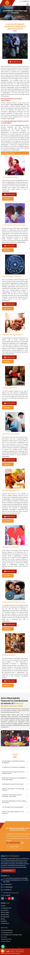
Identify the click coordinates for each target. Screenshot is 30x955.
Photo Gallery (5, 912)
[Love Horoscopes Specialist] (15, 264)
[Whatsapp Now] (3, 946)
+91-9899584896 (13, 843)
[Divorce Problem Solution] (15, 422)
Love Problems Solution (10, 177)
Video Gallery (5, 914)
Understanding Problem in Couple (14, 602)
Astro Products (6, 941)
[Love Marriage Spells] (15, 376)
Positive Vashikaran (7, 930)
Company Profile (6, 908)
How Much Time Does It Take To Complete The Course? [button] (12, 795)
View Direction (15, 893)
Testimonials (5, 917)
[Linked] (12, 898)
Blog (3, 919)
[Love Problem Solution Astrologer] (15, 213)
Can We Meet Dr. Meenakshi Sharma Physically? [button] (13, 762)
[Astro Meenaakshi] (7, 3)
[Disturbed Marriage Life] (15, 478)
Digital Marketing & (5, 953)
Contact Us (5, 910)
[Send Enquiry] (2, 951)
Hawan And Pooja (6, 939)
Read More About (7, 870)
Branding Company (15, 953)
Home (3, 906)
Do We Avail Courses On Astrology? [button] (13, 784)
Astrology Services (7, 932)
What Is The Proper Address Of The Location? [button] (13, 812)
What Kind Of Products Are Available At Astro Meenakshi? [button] (14, 778)
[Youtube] (9, 898)
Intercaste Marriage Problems (12, 335)
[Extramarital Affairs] (15, 643)
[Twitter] (5, 898)
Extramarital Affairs (9, 655)
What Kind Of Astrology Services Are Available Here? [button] (13, 772)
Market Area (5, 923)
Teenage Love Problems (10, 547)
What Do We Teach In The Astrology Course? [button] (13, 789)
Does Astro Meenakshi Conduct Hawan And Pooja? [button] (14, 801)
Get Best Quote (10, 194)
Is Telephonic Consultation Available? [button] (13, 767)
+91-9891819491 (25, 1)
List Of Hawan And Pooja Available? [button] (13, 807)
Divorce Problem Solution (11, 434)
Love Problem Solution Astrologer (14, 225)
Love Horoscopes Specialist (12, 276)
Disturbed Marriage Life (10, 490)
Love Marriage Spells (9, 388)
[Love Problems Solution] (15, 165)
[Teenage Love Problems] (15, 535)
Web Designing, (20, 951)
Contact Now (14, 846)
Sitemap (4, 921)
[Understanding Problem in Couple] (15, 590)
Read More (7, 198)
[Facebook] (2, 898)
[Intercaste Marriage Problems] (15, 323)
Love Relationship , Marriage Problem (12, 935)
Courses (4, 937)
